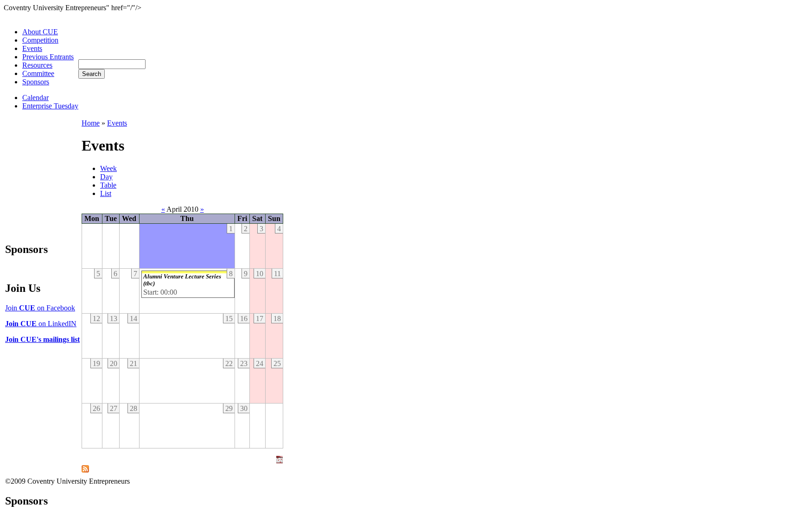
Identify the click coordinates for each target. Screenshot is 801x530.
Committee (38, 73)
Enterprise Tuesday (50, 106)
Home (91, 123)
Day (106, 177)
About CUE (40, 32)
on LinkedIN (40, 324)
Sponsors (35, 82)
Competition (40, 40)
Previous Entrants (48, 57)
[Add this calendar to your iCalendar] (279, 461)
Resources (37, 65)
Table (108, 185)
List (105, 193)
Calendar (35, 97)
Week (108, 168)
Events (32, 48)
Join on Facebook (40, 308)
